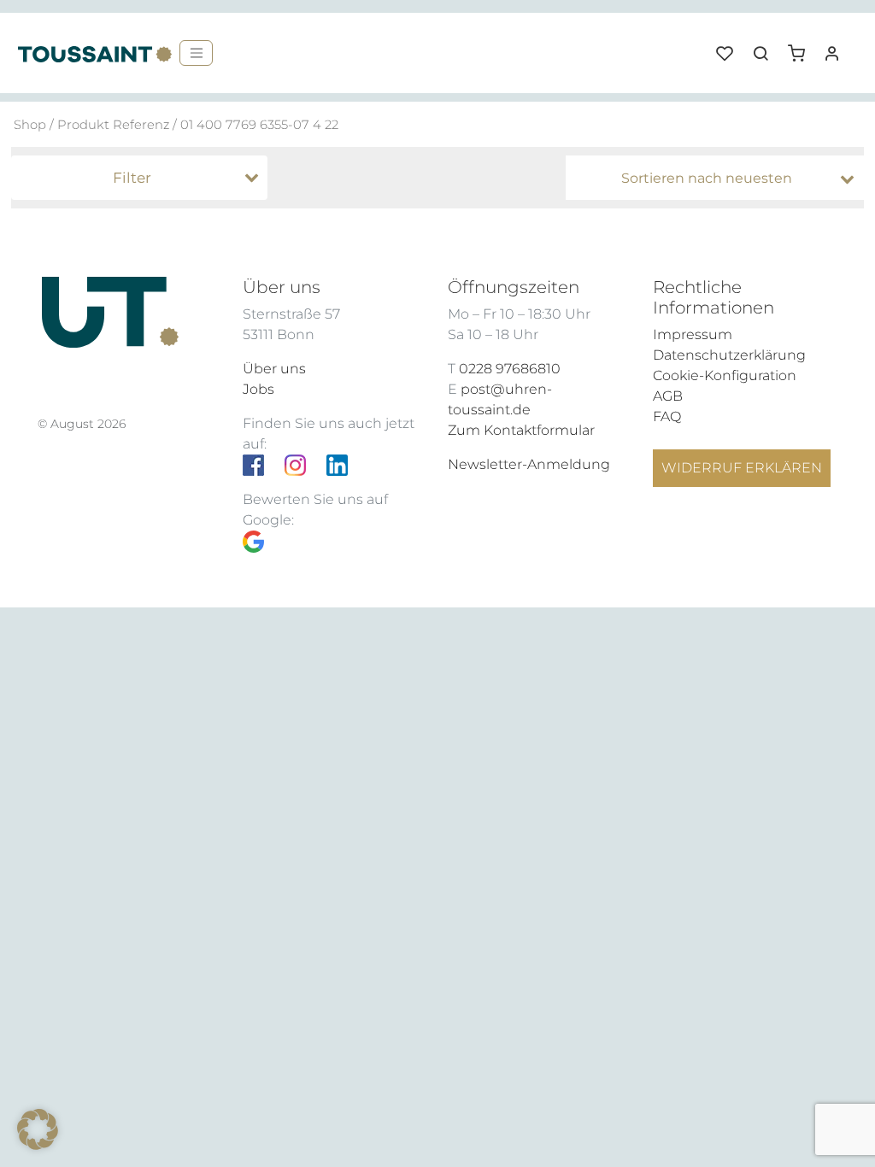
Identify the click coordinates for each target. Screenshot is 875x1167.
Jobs (258, 389)
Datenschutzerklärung (729, 355)
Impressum (692, 334)
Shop (30, 124)
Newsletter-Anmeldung (529, 464)
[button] (802, 47)
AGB (668, 396)
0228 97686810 (510, 369)
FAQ (667, 416)
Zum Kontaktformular (521, 430)
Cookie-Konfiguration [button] (724, 375)
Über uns (274, 369)
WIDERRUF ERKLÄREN (741, 468)
